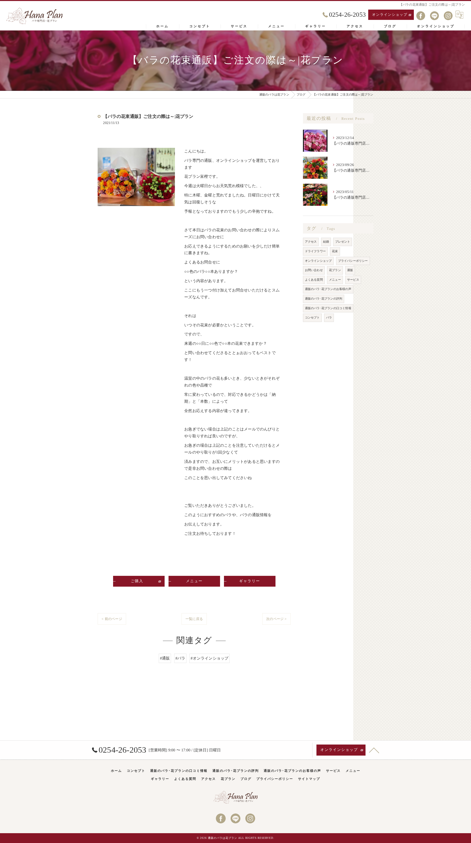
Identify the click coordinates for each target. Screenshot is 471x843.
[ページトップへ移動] (374, 750)
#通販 (165, 658)
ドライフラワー (315, 251)
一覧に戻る (194, 619)
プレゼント (342, 241)
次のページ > (276, 619)
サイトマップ (309, 779)
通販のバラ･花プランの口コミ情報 (328, 308)
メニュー (335, 279)
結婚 (326, 241)
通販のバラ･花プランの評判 (323, 298)
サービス (353, 279)
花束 (335, 251)
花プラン (335, 270)
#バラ (180, 658)
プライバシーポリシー (353, 261)
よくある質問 (314, 279)
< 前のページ (112, 619)
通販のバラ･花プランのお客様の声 (328, 289)
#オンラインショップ (209, 658)
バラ (329, 317)
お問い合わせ (314, 270)
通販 (350, 270)
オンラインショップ (389, 14)
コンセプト (312, 317)
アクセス (311, 241)
